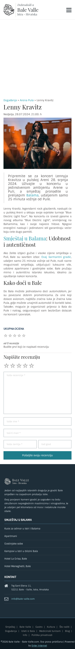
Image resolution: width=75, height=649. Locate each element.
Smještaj (10, 627)
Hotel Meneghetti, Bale (17, 566)
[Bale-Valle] (8, 9)
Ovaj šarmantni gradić (56, 257)
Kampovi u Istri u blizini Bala (21, 551)
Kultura (51, 627)
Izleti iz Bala (28, 631)
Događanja (10, 100)
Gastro (39, 627)
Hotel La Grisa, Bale (15, 558)
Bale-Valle (25, 627)
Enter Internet (39, 645)
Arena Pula (27, 100)
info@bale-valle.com (23, 598)
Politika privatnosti (42, 635)
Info (25, 635)
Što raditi (64, 627)
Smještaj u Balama (24, 238)
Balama (32, 195)
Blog (67, 631)
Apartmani (10, 536)
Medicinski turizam (50, 631)
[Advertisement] (37, 59)
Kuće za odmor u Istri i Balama (22, 528)
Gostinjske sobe (13, 543)
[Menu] (69, 10)
